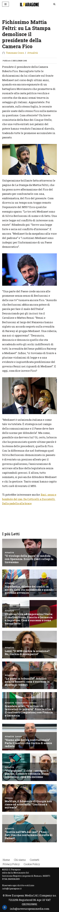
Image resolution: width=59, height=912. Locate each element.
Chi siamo (20, 860)
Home (6, 860)
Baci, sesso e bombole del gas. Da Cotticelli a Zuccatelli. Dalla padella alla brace (29, 499)
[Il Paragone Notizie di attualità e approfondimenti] (29, 4)
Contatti (34, 860)
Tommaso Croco (15, 52)
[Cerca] (54, 4)
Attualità (32, 52)
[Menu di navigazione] (5, 4)
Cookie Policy (32, 864)
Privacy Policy (11, 864)
